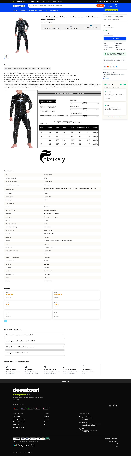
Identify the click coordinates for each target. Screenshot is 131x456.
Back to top (65, 381)
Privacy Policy (113, 441)
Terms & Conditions (111, 438)
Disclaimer (114, 444)
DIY (47, 10)
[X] (113, 405)
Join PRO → (106, 78)
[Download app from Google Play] (18, 445)
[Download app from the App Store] (30, 445)
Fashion (41, 10)
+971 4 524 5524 (86, 432)
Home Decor (23, 10)
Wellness (15, 10)
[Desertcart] (19, 6)
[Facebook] (116, 405)
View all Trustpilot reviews (115, 116)
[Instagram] (110, 405)
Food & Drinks (33, 10)
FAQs (116, 446)
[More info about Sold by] (123, 43)
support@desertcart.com (89, 425)
